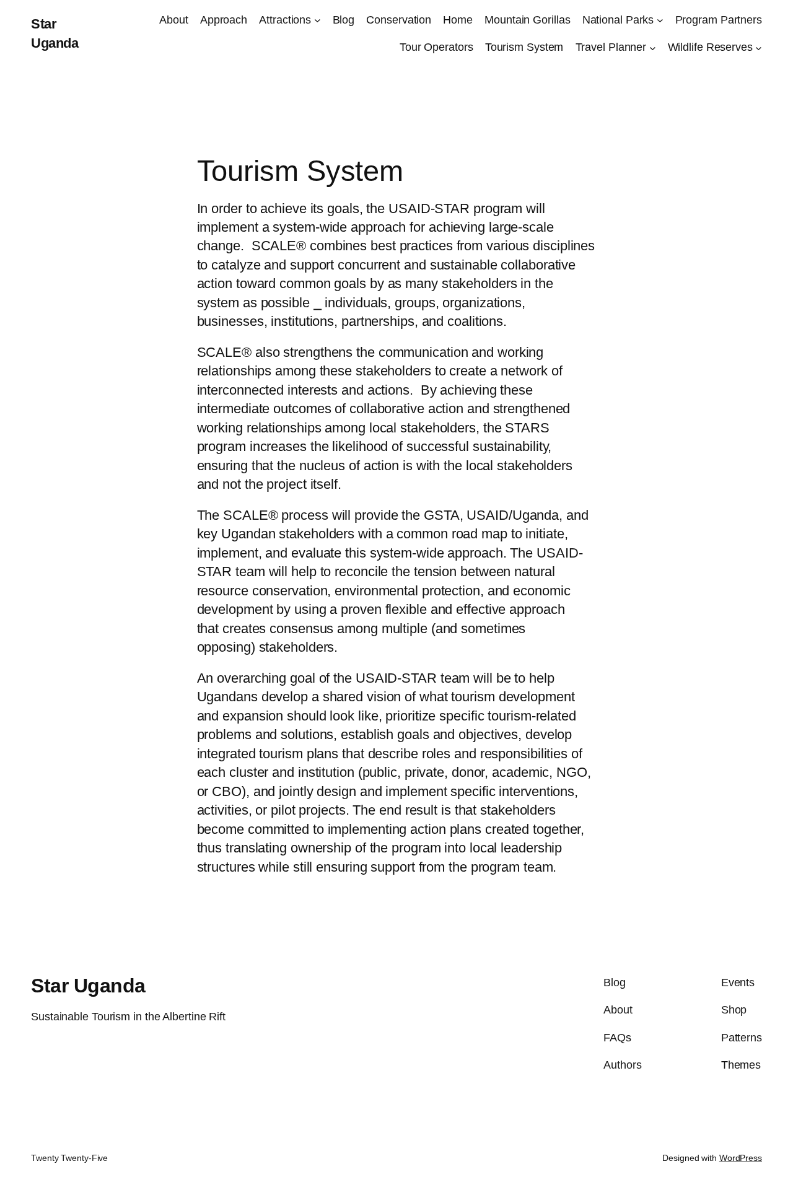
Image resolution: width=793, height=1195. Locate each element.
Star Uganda (88, 985)
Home (458, 20)
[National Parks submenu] (660, 20)
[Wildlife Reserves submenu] (758, 47)
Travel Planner (611, 47)
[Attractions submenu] (317, 20)
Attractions (285, 20)
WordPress (740, 1158)
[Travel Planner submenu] (652, 47)
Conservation (398, 20)
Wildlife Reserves (710, 47)
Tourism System (524, 47)
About (173, 20)
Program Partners (718, 20)
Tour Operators (436, 47)
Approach (223, 20)
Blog (344, 20)
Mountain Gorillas (527, 20)
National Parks (618, 20)
